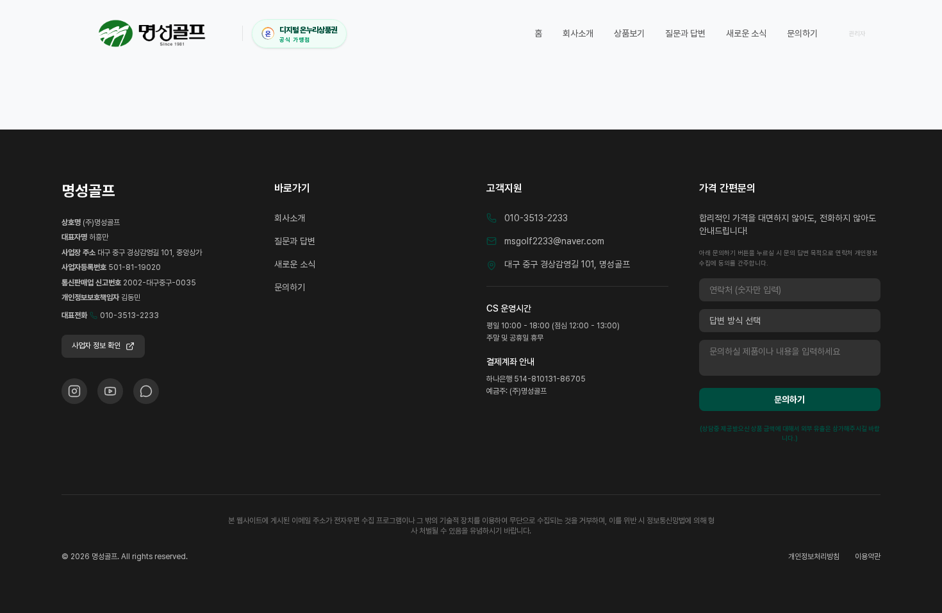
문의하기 (802, 33)
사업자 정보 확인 (96, 345)
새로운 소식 (746, 33)
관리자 (857, 33)
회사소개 (578, 33)
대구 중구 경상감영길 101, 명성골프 (567, 264)
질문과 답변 (685, 33)
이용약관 (867, 556)
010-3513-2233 (129, 315)
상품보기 (629, 33)
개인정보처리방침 (813, 556)
